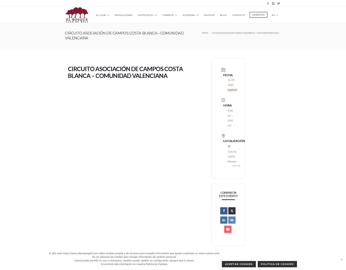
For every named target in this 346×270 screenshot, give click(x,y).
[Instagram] (273, 3)
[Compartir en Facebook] (223, 210)
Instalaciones (123, 15)
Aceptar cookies (239, 264)
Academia (189, 15)
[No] (341, 259)
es (273, 15)
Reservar (258, 14)
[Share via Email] (227, 229)
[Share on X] (232, 210)
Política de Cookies (277, 264)
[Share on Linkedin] (223, 220)
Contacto (238, 15)
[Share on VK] (232, 220)
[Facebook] (268, 3)
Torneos (168, 15)
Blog (223, 15)
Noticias (209, 15)
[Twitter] (278, 3)
